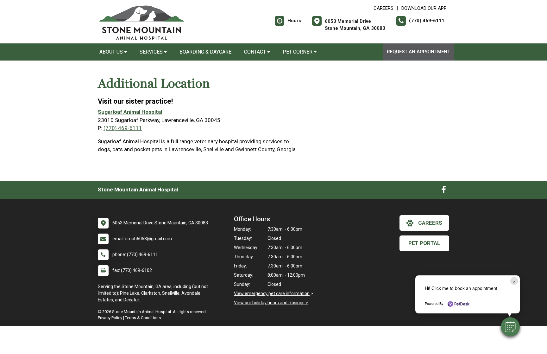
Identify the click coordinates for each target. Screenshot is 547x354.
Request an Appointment (418, 52)
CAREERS (383, 8)
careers (430, 223)
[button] (510, 326)
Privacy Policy (110, 317)
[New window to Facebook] (443, 191)
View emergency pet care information (272, 293)
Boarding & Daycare (205, 52)
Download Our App (424, 8)
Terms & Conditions (143, 317)
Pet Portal (424, 243)
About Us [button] (111, 52)
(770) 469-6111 (123, 128)
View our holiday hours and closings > (271, 302)
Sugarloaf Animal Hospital (130, 112)
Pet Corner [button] (298, 52)
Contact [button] (255, 52)
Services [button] (152, 52)
